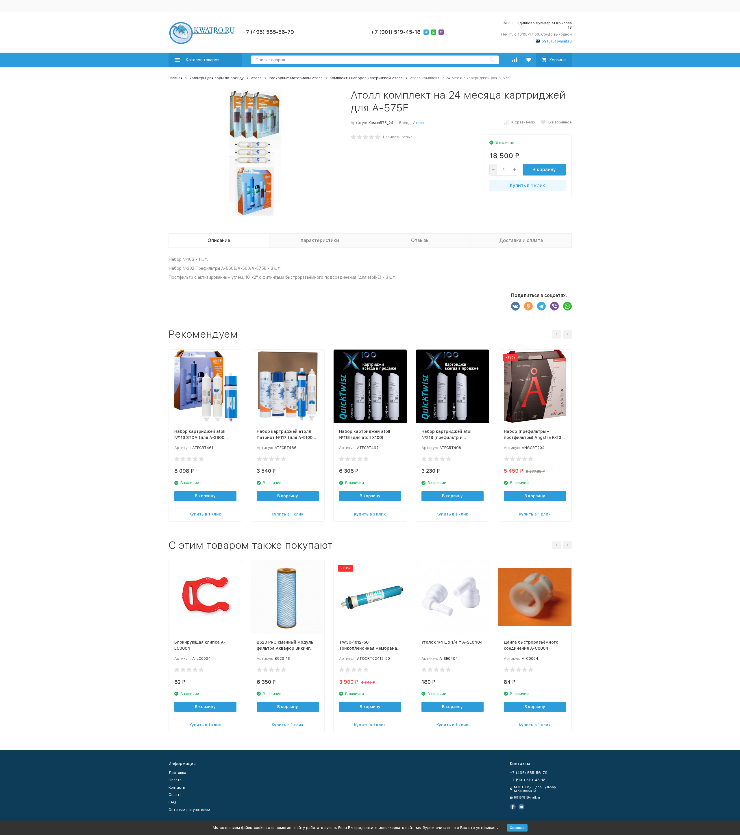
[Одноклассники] (528, 306)
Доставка (177, 773)
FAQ (172, 802)
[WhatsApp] (567, 306)
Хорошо (517, 827)
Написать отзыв (397, 137)
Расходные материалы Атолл (296, 78)
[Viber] (554, 306)
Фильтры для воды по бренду (217, 78)
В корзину (544, 169)
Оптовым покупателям (189, 810)
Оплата (175, 780)
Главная (175, 78)
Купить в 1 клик (527, 185)
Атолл (256, 78)
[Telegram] (541, 306)
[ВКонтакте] (515, 306)
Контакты (177, 787)
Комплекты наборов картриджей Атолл (366, 78)
